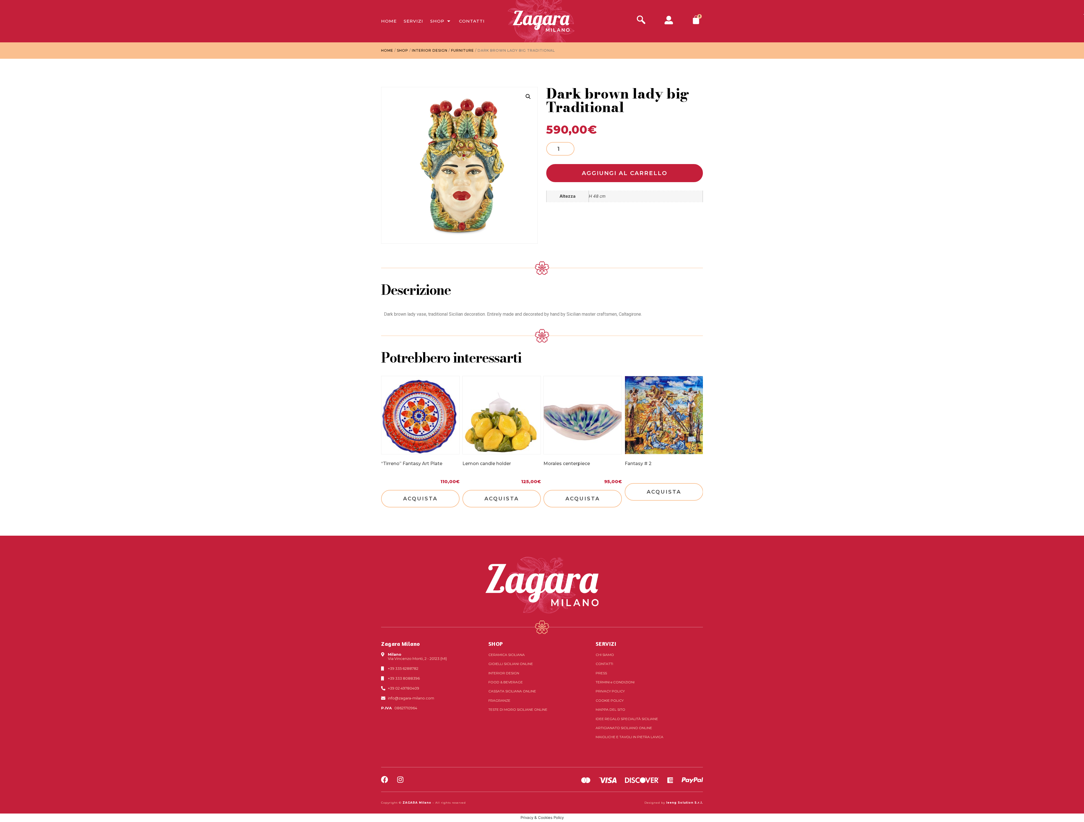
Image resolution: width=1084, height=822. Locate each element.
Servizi (413, 21)
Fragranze (499, 700)
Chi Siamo (605, 655)
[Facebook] (384, 779)
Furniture (462, 50)
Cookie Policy (610, 700)
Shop (437, 21)
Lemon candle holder (486, 463)
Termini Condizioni (615, 682)
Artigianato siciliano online (624, 728)
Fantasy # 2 (638, 463)
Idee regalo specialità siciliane (627, 719)
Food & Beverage (505, 682)
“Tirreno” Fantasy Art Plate (411, 463)
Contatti (472, 21)
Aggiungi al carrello (624, 173)
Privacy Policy (610, 691)
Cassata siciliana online (512, 691)
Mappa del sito (610, 709)
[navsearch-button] (641, 20)
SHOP (495, 643)
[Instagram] (400, 779)
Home (389, 21)
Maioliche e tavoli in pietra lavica (629, 737)
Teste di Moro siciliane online (517, 709)
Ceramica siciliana (506, 655)
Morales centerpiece (566, 463)
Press (601, 673)
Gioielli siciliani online (510, 664)
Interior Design (429, 50)
